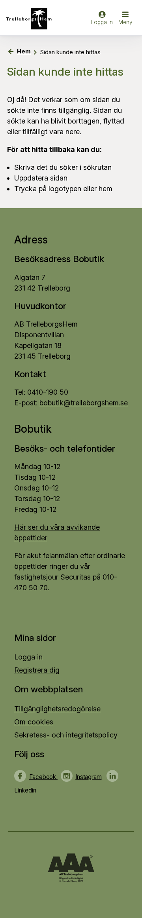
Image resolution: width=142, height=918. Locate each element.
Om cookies (33, 722)
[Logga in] (102, 21)
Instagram (88, 777)
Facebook (43, 777)
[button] (125, 19)
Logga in (28, 657)
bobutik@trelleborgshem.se (83, 403)
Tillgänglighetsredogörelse (57, 709)
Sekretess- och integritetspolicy (66, 735)
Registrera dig (37, 670)
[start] (31, 19)
